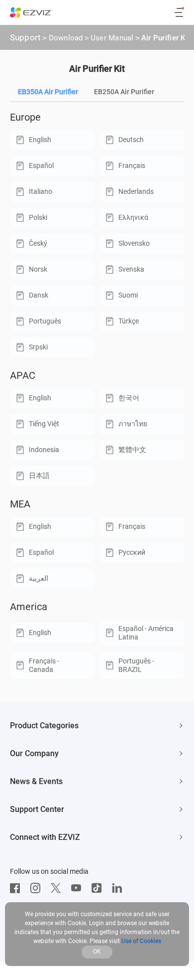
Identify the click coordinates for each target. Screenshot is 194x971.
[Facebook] (17, 888)
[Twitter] (58, 888)
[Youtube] (78, 888)
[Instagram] (37, 888)
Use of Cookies (141, 941)
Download (66, 37)
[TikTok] (99, 888)
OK (97, 951)
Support (25, 37)
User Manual (112, 37)
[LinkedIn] (119, 888)
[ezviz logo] (31, 12)
